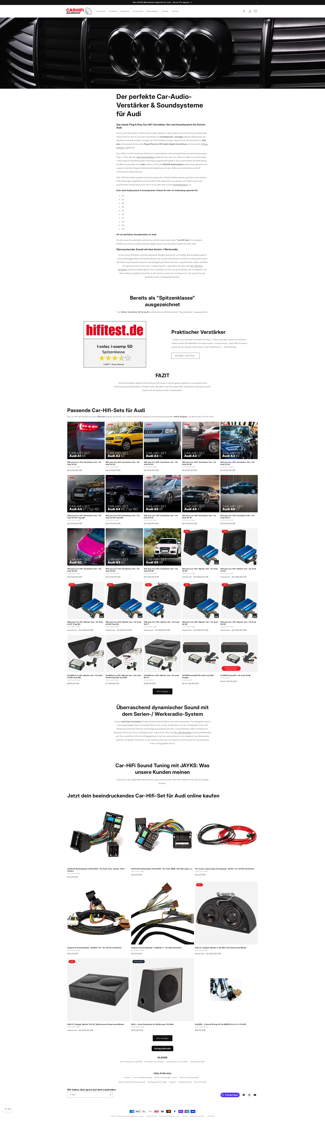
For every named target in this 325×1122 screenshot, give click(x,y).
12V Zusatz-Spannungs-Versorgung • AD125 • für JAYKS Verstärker (224, 869)
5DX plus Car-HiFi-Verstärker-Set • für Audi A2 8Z (123, 463)
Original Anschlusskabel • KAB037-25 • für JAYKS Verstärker (94, 948)
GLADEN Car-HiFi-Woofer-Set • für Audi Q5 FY (161, 676)
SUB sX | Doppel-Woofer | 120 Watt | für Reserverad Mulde (220, 948)
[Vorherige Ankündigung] (68, 2)
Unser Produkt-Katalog (142, 1077)
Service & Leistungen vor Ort (165, 1077)
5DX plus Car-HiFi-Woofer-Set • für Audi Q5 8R (238, 623)
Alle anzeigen (163, 691)
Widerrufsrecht (152, 1116)
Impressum (211, 1116)
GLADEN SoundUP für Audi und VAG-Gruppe (198, 676)
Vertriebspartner (180, 184)
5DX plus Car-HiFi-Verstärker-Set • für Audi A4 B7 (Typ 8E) (84, 516)
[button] (244, 11)
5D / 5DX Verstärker (183, 732)
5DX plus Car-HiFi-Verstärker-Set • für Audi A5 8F (161, 516)
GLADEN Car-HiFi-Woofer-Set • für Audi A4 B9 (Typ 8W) (84, 676)
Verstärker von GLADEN (154, 1061)
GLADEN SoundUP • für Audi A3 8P (235, 675)
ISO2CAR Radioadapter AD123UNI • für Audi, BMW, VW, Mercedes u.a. (162, 869)
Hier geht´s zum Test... (185, 355)
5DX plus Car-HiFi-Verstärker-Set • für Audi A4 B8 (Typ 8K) (123, 516)
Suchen (127, 1077)
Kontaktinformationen (197, 1116)
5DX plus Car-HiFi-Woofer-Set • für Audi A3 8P (200, 570)
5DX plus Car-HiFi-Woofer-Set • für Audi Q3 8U (200, 623)
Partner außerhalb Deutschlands (131, 1082)
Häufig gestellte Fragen (157, 1082)
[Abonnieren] (110, 1095)
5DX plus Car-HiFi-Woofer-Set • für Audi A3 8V (238, 570)
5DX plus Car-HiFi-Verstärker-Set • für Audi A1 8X (84, 463)
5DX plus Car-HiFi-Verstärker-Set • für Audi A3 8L (161, 463)
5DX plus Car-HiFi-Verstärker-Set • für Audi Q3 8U (123, 570)
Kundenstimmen (185, 1082)
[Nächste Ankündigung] (257, 2)
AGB (178, 1116)
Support (172, 1082)
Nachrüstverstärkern (145, 157)
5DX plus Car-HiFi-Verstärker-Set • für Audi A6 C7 (237, 516)
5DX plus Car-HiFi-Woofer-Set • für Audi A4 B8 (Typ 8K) (123, 623)
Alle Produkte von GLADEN (131, 1061)
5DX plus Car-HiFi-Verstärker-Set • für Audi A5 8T (199, 516)
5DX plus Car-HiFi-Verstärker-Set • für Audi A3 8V (237, 463)
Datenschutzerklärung (166, 1116)
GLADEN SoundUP (197, 1061)
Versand (184, 1116)
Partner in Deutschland (189, 1077)
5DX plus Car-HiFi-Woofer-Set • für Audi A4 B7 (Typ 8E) (85, 623)
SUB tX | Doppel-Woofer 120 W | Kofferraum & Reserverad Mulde (95, 1024)
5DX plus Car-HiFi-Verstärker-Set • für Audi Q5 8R (161, 570)
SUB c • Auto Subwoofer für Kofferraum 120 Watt (152, 1024)
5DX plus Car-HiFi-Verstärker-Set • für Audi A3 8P (199, 463)
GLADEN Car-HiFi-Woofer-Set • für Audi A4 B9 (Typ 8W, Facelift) (123, 676)
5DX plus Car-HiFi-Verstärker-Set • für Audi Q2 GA (84, 570)
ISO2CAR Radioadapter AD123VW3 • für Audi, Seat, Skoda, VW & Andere (95, 870)
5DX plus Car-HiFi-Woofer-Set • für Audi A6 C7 (161, 623)
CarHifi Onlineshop (122, 1116)
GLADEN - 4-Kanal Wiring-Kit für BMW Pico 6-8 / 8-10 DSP (220, 1024)
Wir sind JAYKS (200, 1082)
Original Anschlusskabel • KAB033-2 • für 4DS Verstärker (156, 948)
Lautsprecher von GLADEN (177, 1061)
